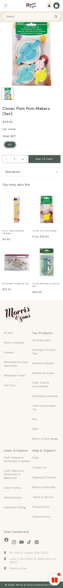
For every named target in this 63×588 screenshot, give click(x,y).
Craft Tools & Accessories (40, 384)
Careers (9, 352)
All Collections (41, 340)
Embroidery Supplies (45, 396)
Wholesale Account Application (16, 363)
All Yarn (8, 333)
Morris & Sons (24, 584)
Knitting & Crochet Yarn (44, 351)
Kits (34, 419)
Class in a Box (12, 487)
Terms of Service (43, 497)
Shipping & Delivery (44, 477)
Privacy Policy (41, 507)
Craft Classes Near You (44, 407)
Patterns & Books (43, 363)
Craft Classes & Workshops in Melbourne (14, 474)
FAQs (35, 457)
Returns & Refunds (44, 487)
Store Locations (14, 342)
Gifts (35, 429)
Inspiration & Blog (15, 507)
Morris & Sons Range (45, 439)
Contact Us (39, 467)
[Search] (56, 17)
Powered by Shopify (45, 584)
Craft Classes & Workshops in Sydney (17, 459)
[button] (5, 5)
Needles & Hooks (43, 373)
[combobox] (31, 16)
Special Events (13, 497)
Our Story (10, 385)
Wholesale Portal (14, 375)
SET (10, 144)
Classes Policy (41, 516)
